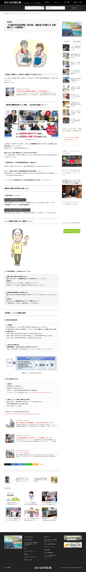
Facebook (8, 567)
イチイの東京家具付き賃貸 (49, 544)
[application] (72, 161)
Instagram (4, 567)
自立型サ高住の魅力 (28, 539)
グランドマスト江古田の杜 (22, 453)
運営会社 (26, 554)
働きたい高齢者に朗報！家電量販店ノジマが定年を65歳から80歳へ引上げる (34, 422)
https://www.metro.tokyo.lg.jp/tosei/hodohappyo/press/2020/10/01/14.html (22, 413)
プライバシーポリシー (29, 551)
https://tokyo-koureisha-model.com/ (42, 392)
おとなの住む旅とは (28, 536)
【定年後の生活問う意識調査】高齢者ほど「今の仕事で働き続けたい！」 (34, 91)
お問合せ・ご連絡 (77, 2)
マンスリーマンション (48, 546)
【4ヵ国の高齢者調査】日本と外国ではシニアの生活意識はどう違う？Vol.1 (34, 437)
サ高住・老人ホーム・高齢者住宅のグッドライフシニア (50, 540)
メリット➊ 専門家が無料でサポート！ (15, 199)
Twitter (6, 567)
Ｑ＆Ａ (25, 548)
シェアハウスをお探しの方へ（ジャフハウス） (50, 556)
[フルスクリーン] (80, 165)
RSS (9, 567)
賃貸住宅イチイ (47, 536)
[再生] (63, 165)
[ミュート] (78, 165)
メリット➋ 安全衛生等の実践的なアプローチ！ (17, 210)
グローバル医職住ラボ (48, 552)
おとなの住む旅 (43, 567)
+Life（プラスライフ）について (30, 556)
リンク (45, 559)
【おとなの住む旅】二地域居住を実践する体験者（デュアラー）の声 (71, 139)
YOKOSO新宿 (47, 549)
